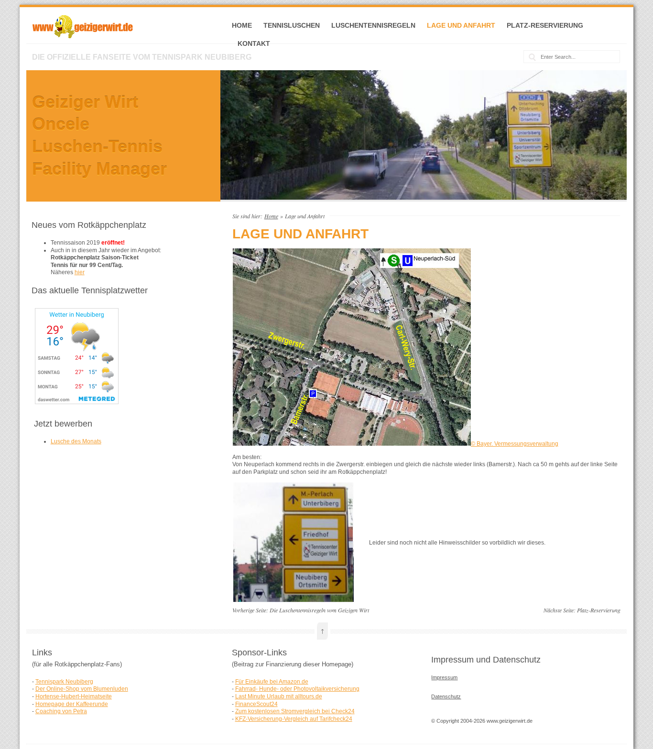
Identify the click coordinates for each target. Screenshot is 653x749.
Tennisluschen (291, 25)
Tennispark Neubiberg (64, 681)
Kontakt (254, 43)
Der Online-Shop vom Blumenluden (81, 688)
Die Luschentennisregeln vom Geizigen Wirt (319, 610)
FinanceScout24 (256, 704)
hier (80, 272)
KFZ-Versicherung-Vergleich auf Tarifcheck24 (293, 719)
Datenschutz (446, 696)
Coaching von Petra (61, 711)
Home (242, 25)
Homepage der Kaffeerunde (71, 704)
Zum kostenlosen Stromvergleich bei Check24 (295, 711)
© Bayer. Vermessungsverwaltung (514, 443)
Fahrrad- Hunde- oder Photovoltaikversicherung (297, 688)
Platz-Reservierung (545, 25)
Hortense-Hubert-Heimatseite (73, 696)
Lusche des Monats (76, 441)
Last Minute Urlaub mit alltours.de (278, 696)
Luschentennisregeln (373, 25)
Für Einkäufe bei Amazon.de (271, 681)
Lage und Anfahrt (461, 25)
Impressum (444, 677)
